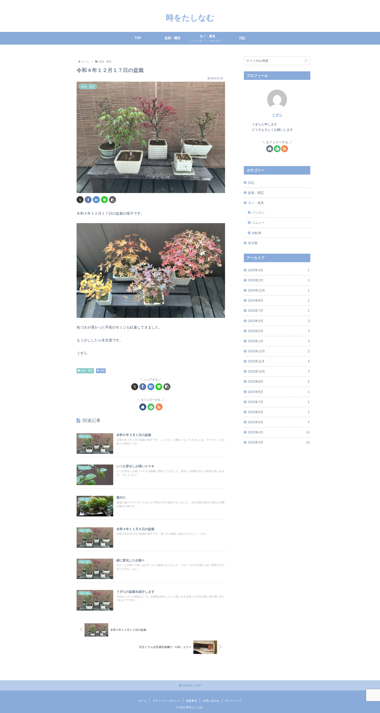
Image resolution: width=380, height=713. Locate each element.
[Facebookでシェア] (88, 199)
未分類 (252, 243)
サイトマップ (233, 700)
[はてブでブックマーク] (96, 199)
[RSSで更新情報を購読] (159, 406)
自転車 (256, 233)
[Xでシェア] (80, 199)
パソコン (258, 212)
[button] (112, 199)
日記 (251, 182)
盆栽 (102, 370)
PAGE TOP (191, 685)
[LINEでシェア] (104, 199)
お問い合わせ (211, 700)
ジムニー (258, 222)
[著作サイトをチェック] (142, 406)
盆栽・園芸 (87, 370)
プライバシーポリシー (166, 700)
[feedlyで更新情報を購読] (150, 406)
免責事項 (191, 700)
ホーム (142, 700)
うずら (277, 115)
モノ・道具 (256, 203)
